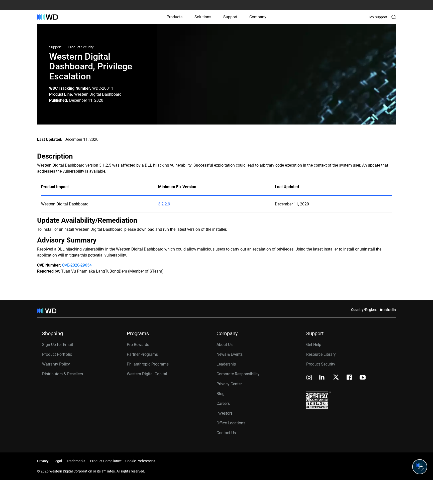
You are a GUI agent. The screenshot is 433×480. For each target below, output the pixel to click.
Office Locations (230, 423)
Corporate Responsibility (238, 374)
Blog (220, 393)
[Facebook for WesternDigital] (350, 378)
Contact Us (226, 432)
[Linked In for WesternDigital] (322, 378)
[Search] (393, 17)
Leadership (226, 364)
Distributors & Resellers (62, 374)
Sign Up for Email (57, 344)
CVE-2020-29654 (77, 265)
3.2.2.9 (164, 204)
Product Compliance (106, 461)
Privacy (43, 461)
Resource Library (321, 354)
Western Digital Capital (147, 374)
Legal (57, 461)
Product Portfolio (57, 354)
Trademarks (76, 461)
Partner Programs (142, 354)
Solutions (202, 17)
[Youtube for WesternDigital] (363, 378)
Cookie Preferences (140, 461)
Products (174, 17)
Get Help (313, 344)
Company (257, 17)
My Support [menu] (378, 17)
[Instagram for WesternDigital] (309, 378)
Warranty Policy (56, 364)
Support (230, 17)
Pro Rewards (138, 344)
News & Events (229, 354)
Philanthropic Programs (148, 364)
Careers (223, 403)
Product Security (81, 47)
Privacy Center (229, 384)
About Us (224, 344)
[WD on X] (336, 378)
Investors (224, 413)
